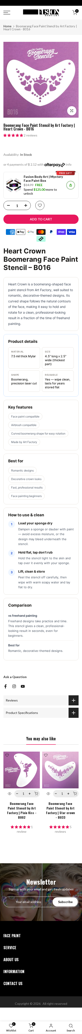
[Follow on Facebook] (5, 686)
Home (7, 26)
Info (69, 164)
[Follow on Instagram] (14, 686)
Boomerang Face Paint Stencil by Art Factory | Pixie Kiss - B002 (21, 810)
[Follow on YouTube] (23, 686)
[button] (13, 135)
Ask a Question (15, 677)
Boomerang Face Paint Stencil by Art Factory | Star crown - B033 (60, 810)
